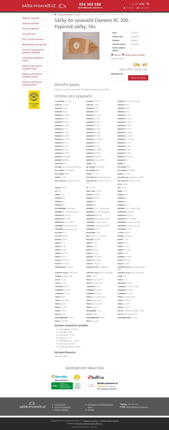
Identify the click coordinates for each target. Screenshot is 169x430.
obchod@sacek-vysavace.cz (137, 407)
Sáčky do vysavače (30, 18)
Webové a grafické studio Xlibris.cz (89, 423)
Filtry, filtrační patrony (33, 39)
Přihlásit (129, 8)
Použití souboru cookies (109, 420)
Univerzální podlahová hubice (32, 59)
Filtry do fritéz (29, 33)
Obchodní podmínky (62, 407)
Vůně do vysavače (30, 23)
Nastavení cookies (91, 420)
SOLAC (77, 14)
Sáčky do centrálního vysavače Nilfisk (32, 83)
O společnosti (60, 404)
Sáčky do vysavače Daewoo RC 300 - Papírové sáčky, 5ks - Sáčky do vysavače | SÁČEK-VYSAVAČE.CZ (43, 6)
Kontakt (91, 409)
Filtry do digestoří (30, 28)
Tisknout (117, 54)
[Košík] (147, 4)
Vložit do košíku (138, 77)
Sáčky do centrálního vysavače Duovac (32, 75)
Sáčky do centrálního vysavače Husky (32, 67)
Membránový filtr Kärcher (34, 44)
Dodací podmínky (61, 409)
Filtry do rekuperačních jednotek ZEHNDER (33, 51)
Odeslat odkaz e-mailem (134, 54)
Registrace (144, 8)
